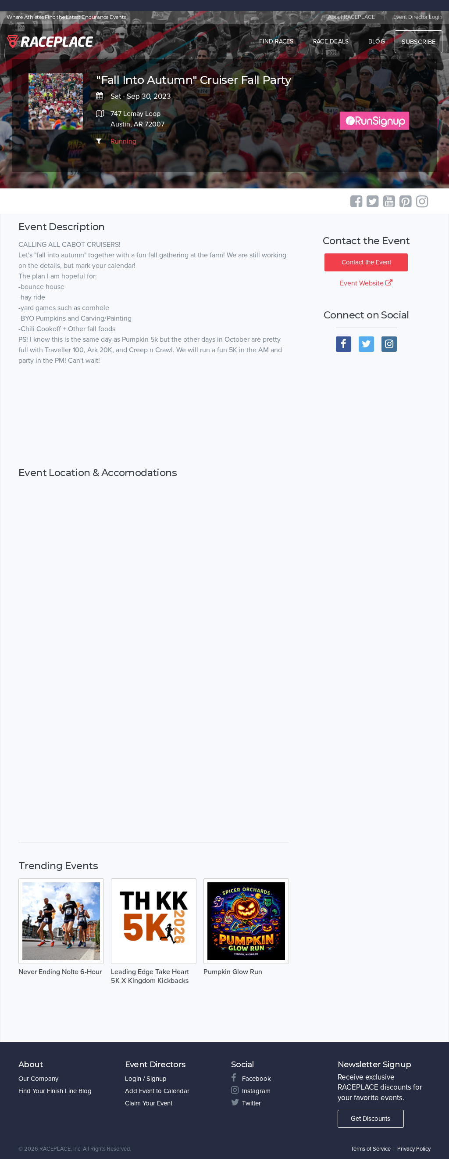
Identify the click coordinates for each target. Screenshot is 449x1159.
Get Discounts (370, 1119)
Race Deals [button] (331, 41)
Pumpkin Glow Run (232, 972)
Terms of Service (371, 1148)
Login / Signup (146, 1079)
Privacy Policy (414, 1148)
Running (123, 141)
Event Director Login (417, 17)
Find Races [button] (276, 41)
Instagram (256, 1091)
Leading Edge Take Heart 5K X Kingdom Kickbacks (150, 976)
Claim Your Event (148, 1103)
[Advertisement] (153, 416)
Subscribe (418, 42)
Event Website (362, 283)
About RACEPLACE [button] (351, 17)
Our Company (38, 1079)
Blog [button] (376, 41)
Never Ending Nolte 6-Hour (60, 972)
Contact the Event (366, 262)
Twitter (251, 1103)
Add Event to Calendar (157, 1091)
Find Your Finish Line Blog (55, 1091)
